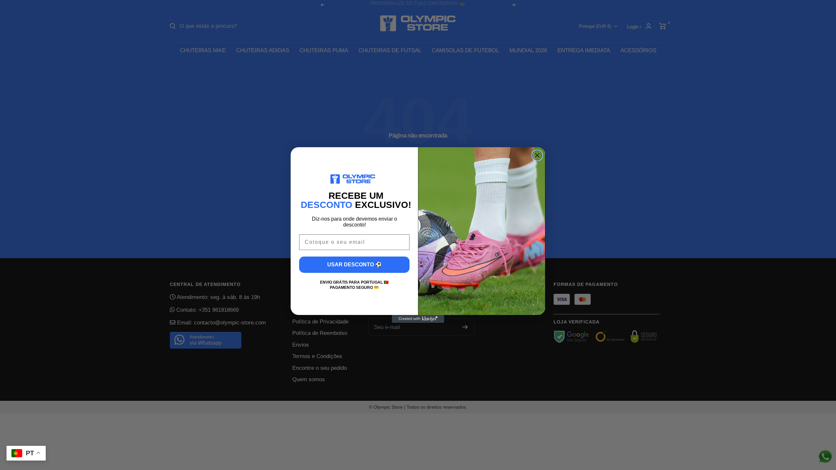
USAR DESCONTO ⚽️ (354, 264)
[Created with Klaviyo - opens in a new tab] (418, 319)
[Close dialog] (537, 155)
